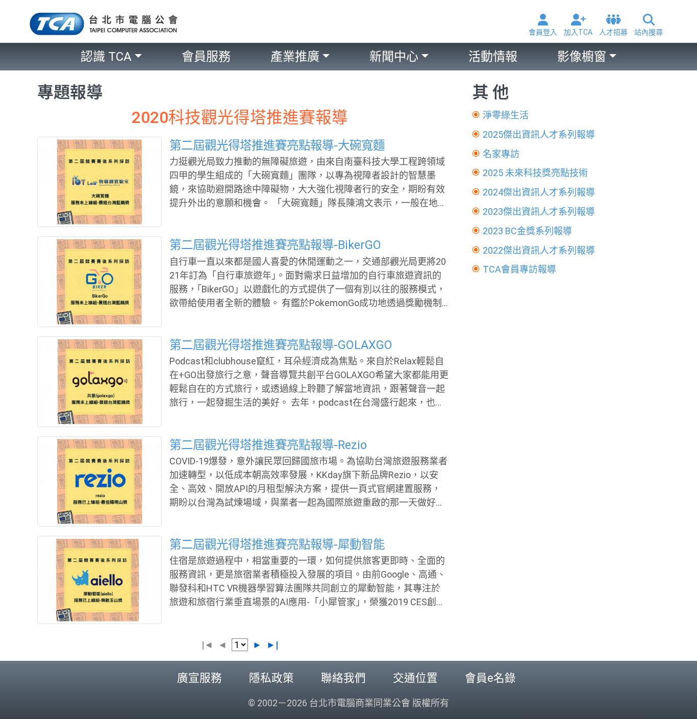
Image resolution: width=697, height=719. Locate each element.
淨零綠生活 (506, 115)
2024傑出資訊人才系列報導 (539, 192)
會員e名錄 (490, 678)
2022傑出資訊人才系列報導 (539, 250)
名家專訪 (501, 153)
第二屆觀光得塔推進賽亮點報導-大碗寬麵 (277, 145)
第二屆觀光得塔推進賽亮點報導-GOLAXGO (280, 345)
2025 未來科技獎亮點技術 (535, 172)
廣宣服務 (199, 678)
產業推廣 (294, 56)
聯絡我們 (343, 678)
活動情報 (492, 56)
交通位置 (415, 678)
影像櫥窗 (581, 56)
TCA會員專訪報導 (519, 269)
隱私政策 (271, 678)
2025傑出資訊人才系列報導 (539, 134)
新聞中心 (393, 56)
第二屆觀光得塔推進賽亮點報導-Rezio (268, 445)
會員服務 (206, 56)
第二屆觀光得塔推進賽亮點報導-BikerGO (275, 245)
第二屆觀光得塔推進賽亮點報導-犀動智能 (277, 544)
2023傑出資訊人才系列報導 (539, 211)
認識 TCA (106, 56)
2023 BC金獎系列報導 (527, 231)
